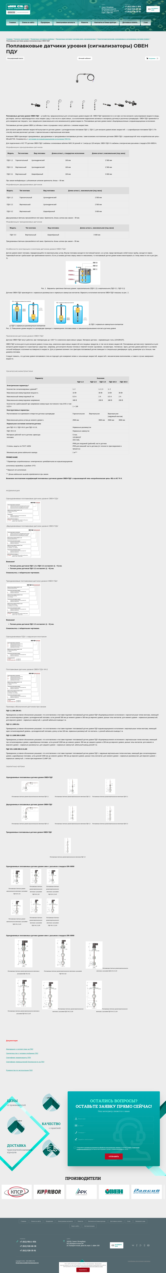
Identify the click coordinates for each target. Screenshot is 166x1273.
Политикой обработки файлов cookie (92, 1266)
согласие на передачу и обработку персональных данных (102, 1147)
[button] (153, 9)
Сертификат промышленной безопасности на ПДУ (25, 1062)
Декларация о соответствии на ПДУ (19, 1049)
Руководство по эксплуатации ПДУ (19, 1070)
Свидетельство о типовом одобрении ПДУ (22, 1053)
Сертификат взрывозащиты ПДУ (18, 1058)
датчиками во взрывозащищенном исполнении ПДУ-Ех (49, 139)
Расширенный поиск (15, 58)
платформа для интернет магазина (139, 1261)
